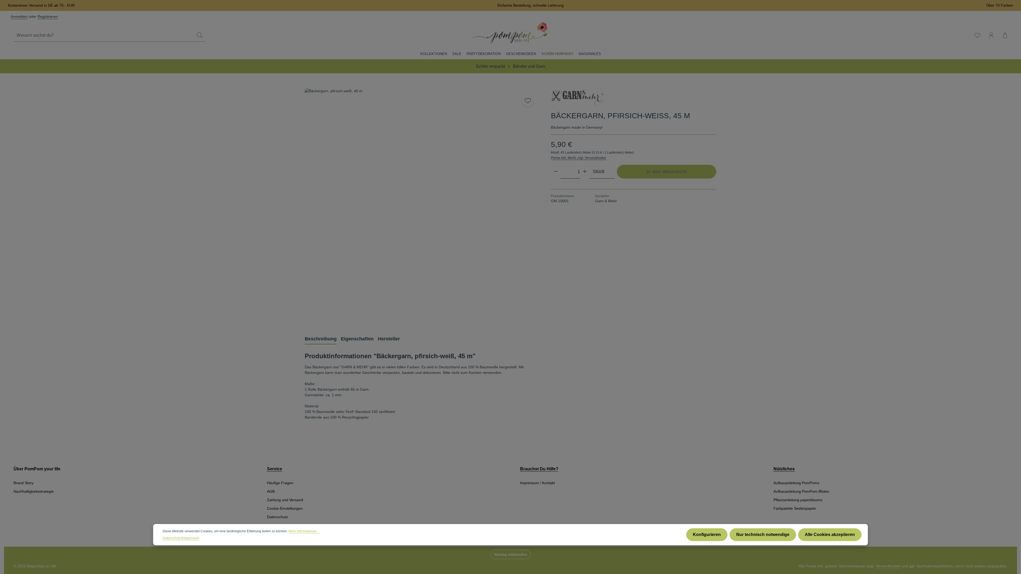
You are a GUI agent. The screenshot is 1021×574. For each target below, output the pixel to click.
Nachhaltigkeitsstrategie (34, 491)
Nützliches (784, 469)
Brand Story (24, 483)
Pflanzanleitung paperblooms (797, 500)
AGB (271, 491)
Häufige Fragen (280, 483)
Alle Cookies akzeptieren (830, 534)
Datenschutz (277, 517)
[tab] (321, 339)
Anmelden (19, 16)
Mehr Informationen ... (304, 531)
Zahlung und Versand (285, 500)
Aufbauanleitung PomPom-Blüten (801, 491)
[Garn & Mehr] (577, 98)
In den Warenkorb (667, 171)
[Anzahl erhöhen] (585, 171)
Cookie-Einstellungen (285, 508)
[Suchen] (199, 35)
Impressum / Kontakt (537, 483)
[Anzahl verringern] (556, 171)
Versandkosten (888, 566)
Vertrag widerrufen (510, 554)
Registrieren (47, 16)
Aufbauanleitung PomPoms (796, 483)
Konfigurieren (707, 534)
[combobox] (103, 35)
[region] (422, 205)
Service (274, 469)
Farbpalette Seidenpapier (794, 508)
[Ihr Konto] (991, 35)
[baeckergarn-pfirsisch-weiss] (422, 205)
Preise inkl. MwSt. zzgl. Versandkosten (578, 158)
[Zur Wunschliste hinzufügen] (528, 101)
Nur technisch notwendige (762, 534)
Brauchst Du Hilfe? (539, 469)
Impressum (191, 538)
